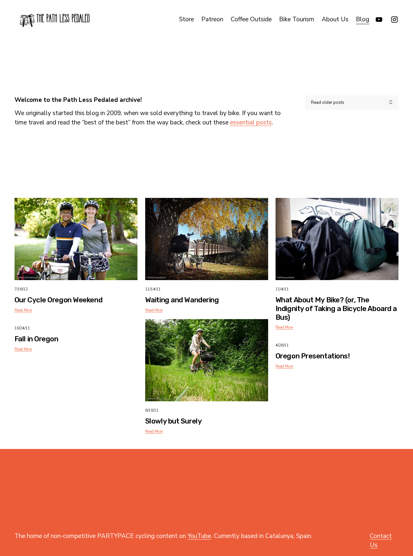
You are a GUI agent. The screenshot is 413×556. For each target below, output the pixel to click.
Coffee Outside (251, 19)
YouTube (199, 536)
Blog (362, 19)
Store (186, 19)
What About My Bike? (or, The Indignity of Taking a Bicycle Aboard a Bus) (336, 308)
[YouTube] (379, 19)
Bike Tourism (296, 19)
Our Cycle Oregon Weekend (58, 300)
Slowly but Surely (173, 421)
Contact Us (381, 541)
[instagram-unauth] (394, 19)
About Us (335, 19)
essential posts (251, 122)
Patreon (212, 19)
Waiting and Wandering (182, 300)
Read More (23, 310)
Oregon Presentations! (313, 356)
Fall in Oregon (36, 339)
